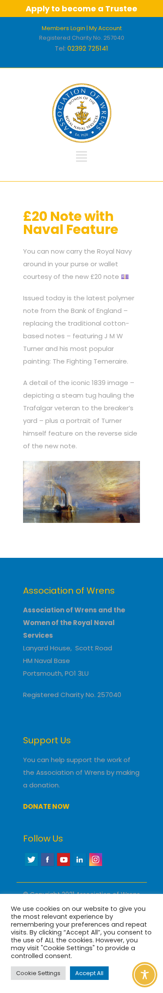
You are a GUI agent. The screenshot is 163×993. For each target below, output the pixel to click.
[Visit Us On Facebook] (47, 864)
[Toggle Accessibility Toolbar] (144, 974)
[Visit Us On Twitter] (31, 864)
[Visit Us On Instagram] (95, 864)
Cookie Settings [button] (38, 973)
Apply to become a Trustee (81, 8)
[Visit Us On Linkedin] (79, 864)
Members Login (63, 28)
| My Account (104, 28)
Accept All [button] (89, 973)
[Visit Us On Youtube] (63, 864)
